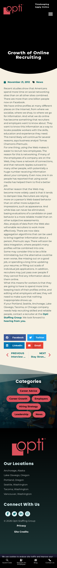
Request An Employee (21, 563)
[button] (50, 14)
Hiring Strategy (28, 406)
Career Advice (28, 391)
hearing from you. (15, 321)
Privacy (21, 525)
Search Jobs (7, 563)
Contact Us (50, 563)
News (39, 82)
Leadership (21, 414)
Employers (41, 398)
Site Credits (21, 531)
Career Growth (18, 398)
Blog (36, 563)
